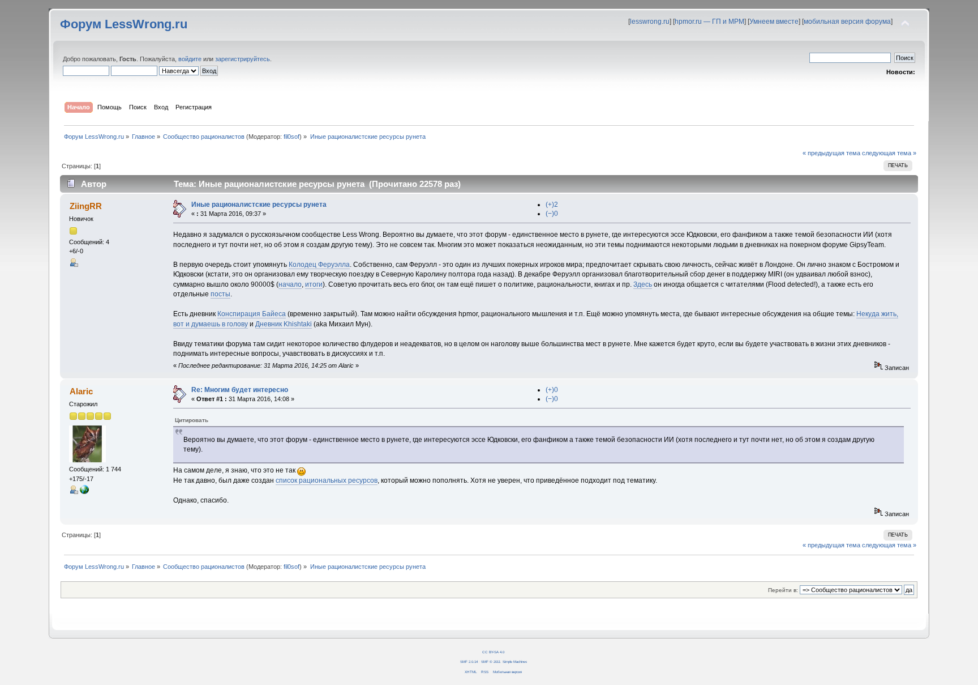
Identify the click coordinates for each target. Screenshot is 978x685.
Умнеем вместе (774, 21)
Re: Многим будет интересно (239, 390)
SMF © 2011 (490, 661)
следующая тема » (889, 153)
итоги (314, 284)
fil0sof (291, 136)
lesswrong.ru (650, 21)
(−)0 (552, 214)
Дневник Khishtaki (283, 324)
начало (290, 284)
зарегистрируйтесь (242, 59)
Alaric (81, 391)
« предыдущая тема (831, 153)
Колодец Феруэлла (319, 265)
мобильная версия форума (847, 21)
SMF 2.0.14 (469, 661)
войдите (189, 59)
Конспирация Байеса (251, 314)
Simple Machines (515, 661)
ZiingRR (86, 206)
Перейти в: (783, 590)
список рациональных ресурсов (327, 480)
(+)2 (552, 205)
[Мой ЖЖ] (84, 491)
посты (220, 294)
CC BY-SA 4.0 (493, 652)
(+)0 (552, 390)
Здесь (642, 284)
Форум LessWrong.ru (123, 24)
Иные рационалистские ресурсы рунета (259, 205)
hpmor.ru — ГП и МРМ (709, 21)
